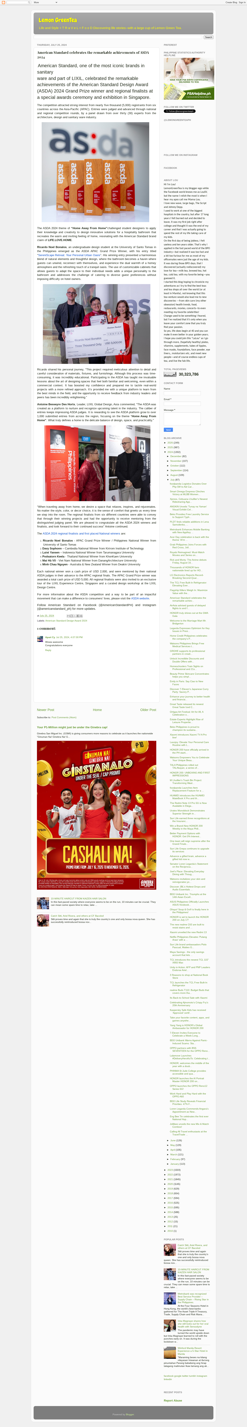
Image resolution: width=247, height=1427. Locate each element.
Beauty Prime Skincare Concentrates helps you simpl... (189, 675)
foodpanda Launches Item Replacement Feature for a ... (187, 789)
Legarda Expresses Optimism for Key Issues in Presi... (190, 629)
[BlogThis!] (71, 616)
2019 (170, 1188)
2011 (170, 1226)
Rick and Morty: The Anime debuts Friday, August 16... (188, 561)
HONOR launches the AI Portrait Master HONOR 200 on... (187, 1080)
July (172, 479)
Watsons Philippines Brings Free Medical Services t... (187, 645)
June (173, 1140)
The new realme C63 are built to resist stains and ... (187, 926)
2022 (170, 1174)
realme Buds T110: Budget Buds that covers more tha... (189, 991)
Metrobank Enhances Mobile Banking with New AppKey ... (190, 531)
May (172, 1145)
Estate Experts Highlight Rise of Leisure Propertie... (186, 721)
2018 (170, 1193)
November (175, 461)
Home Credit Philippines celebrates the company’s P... (188, 637)
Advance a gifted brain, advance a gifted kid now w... (188, 857)
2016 (170, 1202)
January (174, 1164)
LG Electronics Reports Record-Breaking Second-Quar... (187, 576)
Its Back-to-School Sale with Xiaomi (188, 997)
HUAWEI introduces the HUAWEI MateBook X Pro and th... (187, 797)
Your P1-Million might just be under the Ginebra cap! (72, 727)
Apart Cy (50, 637)
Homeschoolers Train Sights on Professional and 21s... (186, 667)
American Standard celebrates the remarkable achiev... (188, 599)
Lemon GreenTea (58, 20)
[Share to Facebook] (78, 616)
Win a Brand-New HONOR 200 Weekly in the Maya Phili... (186, 827)
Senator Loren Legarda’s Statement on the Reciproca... (189, 865)
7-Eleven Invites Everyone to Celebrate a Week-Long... (185, 1034)
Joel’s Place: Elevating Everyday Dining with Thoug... (187, 873)
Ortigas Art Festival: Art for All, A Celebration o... (186, 713)
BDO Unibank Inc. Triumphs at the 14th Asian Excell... (188, 895)
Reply (48, 650)
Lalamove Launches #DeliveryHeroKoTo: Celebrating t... (190, 1057)
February (175, 1159)
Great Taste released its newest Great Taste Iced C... (186, 705)
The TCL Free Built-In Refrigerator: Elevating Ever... (188, 584)
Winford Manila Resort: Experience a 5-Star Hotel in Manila (193, 1351)
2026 (170, 442)
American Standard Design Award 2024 (66, 620)
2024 (170, 452)
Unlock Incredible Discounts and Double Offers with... (187, 660)
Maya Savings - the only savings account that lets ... (187, 953)
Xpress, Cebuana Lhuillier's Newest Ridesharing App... (189, 500)
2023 (170, 1170)
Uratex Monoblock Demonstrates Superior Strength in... (187, 812)
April (172, 1149)
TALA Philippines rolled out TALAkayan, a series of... (184, 766)
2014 (170, 1212)
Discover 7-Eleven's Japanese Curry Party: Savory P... (189, 690)
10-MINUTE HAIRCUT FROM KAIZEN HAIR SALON (78, 898)
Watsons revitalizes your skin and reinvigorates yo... (187, 880)
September (176, 470)
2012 (170, 1221)
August (174, 475)
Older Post (148, 710)
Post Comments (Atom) (64, 717)
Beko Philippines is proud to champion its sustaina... (184, 728)
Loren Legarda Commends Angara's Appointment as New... (189, 1110)
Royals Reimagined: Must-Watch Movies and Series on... (187, 553)
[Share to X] (74, 616)
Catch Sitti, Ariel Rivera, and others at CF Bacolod (77, 915)
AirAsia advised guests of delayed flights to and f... (188, 607)
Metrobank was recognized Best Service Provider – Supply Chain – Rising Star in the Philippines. (193, 1298)
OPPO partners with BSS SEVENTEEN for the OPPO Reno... (190, 1049)
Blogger (130, 1414)
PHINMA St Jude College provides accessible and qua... (188, 1072)
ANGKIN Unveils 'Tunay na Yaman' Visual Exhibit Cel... (188, 508)
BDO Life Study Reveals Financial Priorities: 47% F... (188, 1102)
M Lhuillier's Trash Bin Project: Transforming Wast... (186, 781)
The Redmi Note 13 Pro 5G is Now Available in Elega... (188, 804)
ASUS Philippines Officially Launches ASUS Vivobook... (189, 903)
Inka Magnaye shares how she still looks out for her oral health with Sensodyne (193, 1324)
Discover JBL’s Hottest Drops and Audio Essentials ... (187, 888)
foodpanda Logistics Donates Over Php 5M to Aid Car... (188, 485)
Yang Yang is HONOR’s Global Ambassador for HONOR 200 (186, 1026)
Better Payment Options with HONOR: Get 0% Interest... (185, 835)
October (174, 465)
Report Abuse (173, 1400)
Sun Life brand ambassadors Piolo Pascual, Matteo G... (188, 946)
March (173, 1154)
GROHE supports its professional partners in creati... (187, 652)
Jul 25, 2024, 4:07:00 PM (69, 637)
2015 (170, 1207)
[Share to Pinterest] (81, 616)
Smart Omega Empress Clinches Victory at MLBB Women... (187, 493)
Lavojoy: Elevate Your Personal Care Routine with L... (189, 743)
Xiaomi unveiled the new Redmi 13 (188, 932)
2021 (170, 1179)
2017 (170, 1198)
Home (97, 710)
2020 (170, 1184)
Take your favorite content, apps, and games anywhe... (189, 1019)
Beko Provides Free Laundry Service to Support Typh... (189, 515)
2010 (170, 1231)
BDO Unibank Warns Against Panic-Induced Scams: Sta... (189, 1042)
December (175, 456)
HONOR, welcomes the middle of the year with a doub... (189, 1064)
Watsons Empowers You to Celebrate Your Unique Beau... (189, 759)
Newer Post (45, 710)
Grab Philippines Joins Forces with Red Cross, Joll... (188, 546)
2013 (170, 1216)
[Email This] (68, 616)
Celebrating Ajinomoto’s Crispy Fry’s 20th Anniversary (189, 1004)
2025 (170, 447)
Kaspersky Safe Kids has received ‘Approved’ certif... (188, 1011)
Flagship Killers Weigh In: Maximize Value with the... (189, 591)
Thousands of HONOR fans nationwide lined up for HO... (186, 569)
